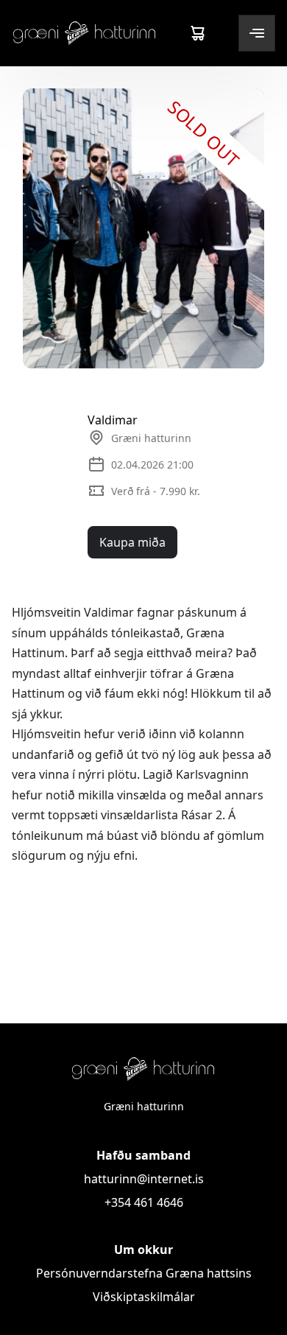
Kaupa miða (132, 542)
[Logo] (84, 33)
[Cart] (197, 33)
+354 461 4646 (143, 1202)
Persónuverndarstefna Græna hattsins (144, 1273)
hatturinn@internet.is (144, 1179)
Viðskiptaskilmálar (144, 1297)
